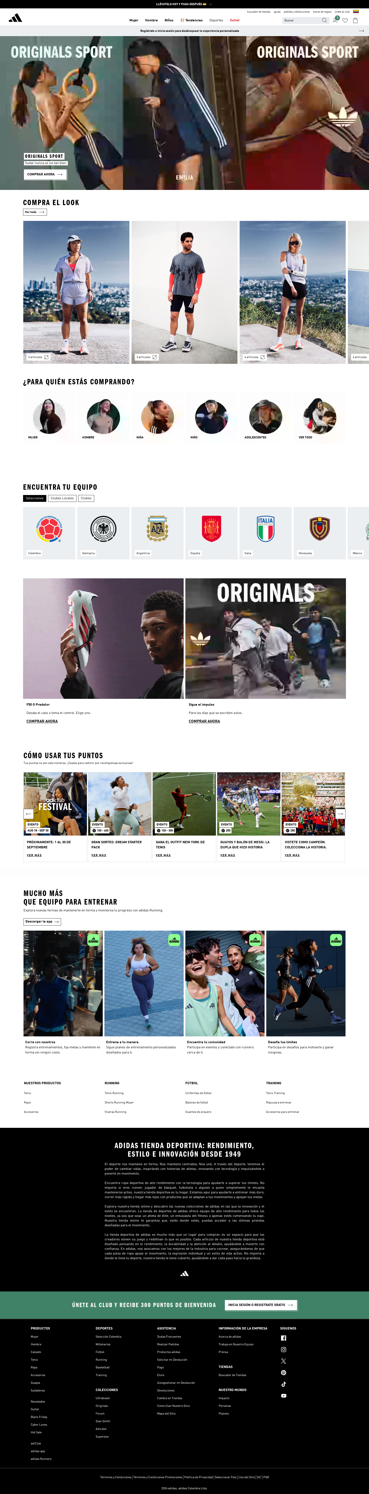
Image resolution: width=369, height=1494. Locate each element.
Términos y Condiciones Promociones (157, 1477)
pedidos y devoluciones (297, 12)
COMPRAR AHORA (42, 721)
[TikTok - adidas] (309, 1385)
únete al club (342, 12)
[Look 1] (76, 292)
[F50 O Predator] (103, 652)
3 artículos (35, 357)
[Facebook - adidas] (309, 1338)
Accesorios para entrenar (282, 1112)
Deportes (216, 20)
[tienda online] (15, 18)
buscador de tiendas (258, 12)
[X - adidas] (309, 1362)
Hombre (151, 20)
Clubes (86, 498)
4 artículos (251, 357)
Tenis (27, 1093)
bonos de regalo (322, 12)
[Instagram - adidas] (309, 1350)
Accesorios (31, 1112)
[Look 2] (184, 292)
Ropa (27, 1102)
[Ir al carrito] (355, 20)
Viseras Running (115, 1112)
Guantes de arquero (198, 1112)
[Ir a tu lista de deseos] (345, 20)
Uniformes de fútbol (198, 1093)
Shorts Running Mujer (119, 1102)
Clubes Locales (62, 498)
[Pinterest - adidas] (309, 1373)
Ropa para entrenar (278, 1102)
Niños (169, 20)
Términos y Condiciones (115, 1477)
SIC (259, 1477)
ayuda (277, 12)
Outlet (235, 20)
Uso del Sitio (247, 1477)
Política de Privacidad (198, 1477)
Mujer (133, 20)
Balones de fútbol (196, 1102)
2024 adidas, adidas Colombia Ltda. (184, 1488)
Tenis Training (275, 1093)
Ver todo (31, 212)
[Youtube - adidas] (309, 1396)
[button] (55, 817)
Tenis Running (114, 1093)
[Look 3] (292, 292)
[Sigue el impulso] (265, 652)
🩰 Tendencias (191, 20)
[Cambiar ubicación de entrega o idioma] (355, 12)
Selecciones (35, 498)
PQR (266, 1477)
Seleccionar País (226, 1477)
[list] (184, 295)
